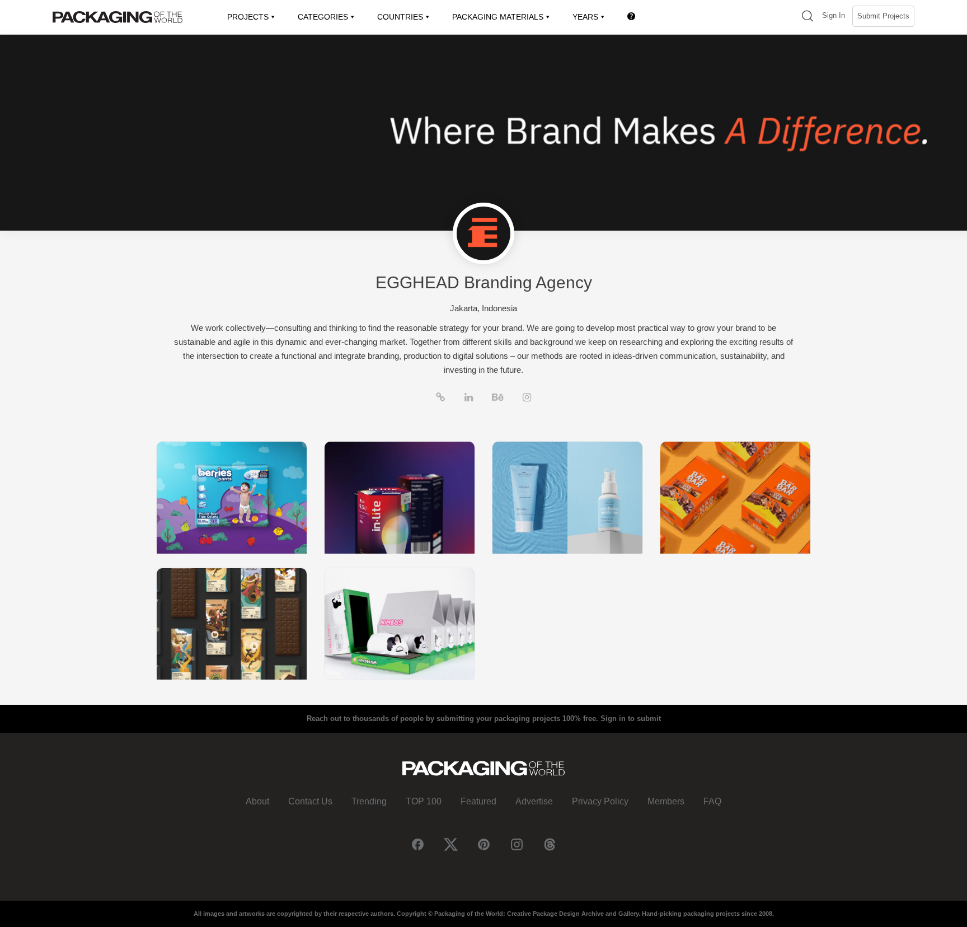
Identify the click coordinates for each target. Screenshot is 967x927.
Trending (369, 801)
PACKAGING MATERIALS (497, 16)
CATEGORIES (323, 16)
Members (665, 801)
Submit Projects (883, 16)
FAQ (712, 801)
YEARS (585, 16)
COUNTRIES (400, 16)
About (257, 801)
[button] (807, 17)
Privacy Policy (600, 801)
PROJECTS (248, 16)
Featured (478, 801)
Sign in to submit (630, 718)
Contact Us (310, 801)
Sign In (833, 15)
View (232, 497)
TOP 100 (424, 801)
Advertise (534, 801)
